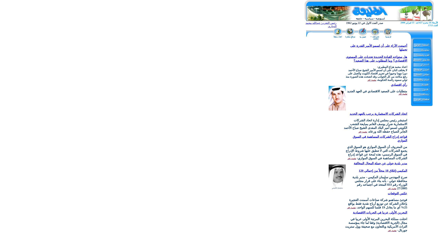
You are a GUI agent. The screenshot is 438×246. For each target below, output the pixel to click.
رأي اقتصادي (399, 84)
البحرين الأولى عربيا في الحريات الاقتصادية (380, 212)
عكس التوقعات (397, 193)
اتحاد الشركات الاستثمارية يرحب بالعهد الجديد (378, 113)
